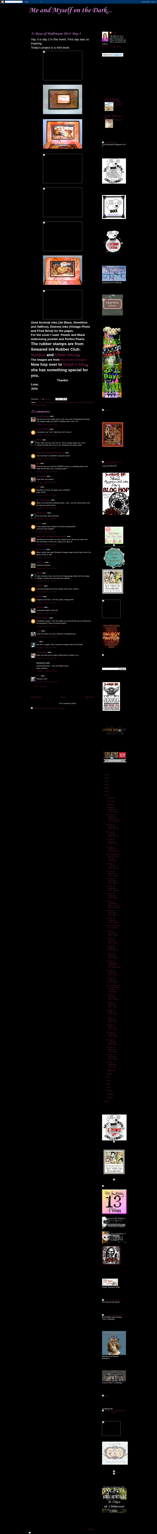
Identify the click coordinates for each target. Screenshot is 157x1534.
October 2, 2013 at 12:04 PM (46, 459)
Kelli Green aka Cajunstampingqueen (50, 453)
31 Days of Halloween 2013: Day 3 (112, 1049)
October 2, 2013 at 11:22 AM (46, 435)
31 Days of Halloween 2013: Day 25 (112, 866)
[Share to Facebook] (63, 399)
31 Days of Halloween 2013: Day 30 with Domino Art (113, 818)
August (110, 1074)
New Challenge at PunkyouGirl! (113, 927)
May (109, 1084)
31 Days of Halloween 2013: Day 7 (112, 1019)
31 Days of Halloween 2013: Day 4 (112, 1042)
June (109, 1081)
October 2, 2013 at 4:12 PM (46, 495)
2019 (107, 775)
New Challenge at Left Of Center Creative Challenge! (113, 857)
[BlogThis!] (59, 399)
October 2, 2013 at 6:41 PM (46, 568)
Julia (114, 33)
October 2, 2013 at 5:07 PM (46, 545)
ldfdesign (40, 607)
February (110, 1094)
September (111, 1071)
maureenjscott (41, 652)
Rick (38, 463)
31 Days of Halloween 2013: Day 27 (112, 841)
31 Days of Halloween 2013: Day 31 (112, 809)
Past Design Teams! (84, 18)
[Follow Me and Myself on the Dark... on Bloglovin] (112, 56)
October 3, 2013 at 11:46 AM (46, 671)
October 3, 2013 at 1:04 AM (46, 648)
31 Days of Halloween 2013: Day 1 (112, 1064)
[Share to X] (61, 399)
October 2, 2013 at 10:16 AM (46, 424)
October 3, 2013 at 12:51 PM (46, 682)
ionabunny (40, 562)
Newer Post (36, 697)
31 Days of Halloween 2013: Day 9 (112, 1004)
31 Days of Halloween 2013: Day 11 (112, 980)
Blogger (90, 1529)
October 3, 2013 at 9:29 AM (46, 658)
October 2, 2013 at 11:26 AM (46, 448)
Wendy (39, 573)
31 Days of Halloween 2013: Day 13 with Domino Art (113, 964)
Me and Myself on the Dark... (70, 10)
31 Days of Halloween (44, 402)
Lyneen (39, 523)
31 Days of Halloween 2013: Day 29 (112, 826)
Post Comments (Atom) (67, 703)
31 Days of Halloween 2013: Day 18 (112, 920)
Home (36, 18)
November (111, 801)
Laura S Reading (42, 429)
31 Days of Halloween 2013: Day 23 (112, 881)
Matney (39, 440)
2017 (107, 781)
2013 (107, 795)
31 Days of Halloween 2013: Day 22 (112, 888)
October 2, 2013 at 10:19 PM (46, 626)
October (110, 804)
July (108, 1077)
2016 (107, 785)
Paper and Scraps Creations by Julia (112, 100)
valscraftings (41, 476)
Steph (38, 631)
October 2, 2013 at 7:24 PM (46, 581)
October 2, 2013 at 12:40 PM (46, 472)
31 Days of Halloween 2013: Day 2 (112, 1057)
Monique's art (41, 513)
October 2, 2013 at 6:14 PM (46, 558)
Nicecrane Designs (73, 359)
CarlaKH (39, 596)
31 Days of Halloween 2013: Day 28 (112, 834)
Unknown (40, 586)
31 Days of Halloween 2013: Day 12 (112, 972)
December (111, 798)
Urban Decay (67, 355)
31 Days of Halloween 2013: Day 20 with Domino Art (113, 904)
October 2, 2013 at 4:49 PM (46, 519)
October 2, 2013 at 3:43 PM (46, 482)
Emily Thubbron (42, 618)
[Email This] (56, 399)
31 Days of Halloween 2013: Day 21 (112, 896)
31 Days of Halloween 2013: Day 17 (112, 933)
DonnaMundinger (43, 416)
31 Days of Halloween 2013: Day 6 (112, 1027)
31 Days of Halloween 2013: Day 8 (112, 1012)
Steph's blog (75, 364)
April (109, 1087)
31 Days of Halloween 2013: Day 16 (112, 941)
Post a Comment (40, 686)
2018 (107, 778)
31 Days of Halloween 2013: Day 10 (112, 997)
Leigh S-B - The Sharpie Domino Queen (51, 536)
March (109, 1091)
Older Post (89, 697)
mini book (56, 402)
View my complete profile (111, 47)
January (110, 1097)
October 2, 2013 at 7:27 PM (46, 592)
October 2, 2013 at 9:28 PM (46, 603)
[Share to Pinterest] (66, 399)
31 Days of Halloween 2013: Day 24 (112, 873)
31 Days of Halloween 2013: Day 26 (112, 849)
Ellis (38, 487)
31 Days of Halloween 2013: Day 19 (112, 913)
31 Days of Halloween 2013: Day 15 (112, 948)
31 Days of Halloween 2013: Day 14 (112, 956)
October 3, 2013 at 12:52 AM (46, 637)
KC (37, 641)
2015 (107, 788)
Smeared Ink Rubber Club (84, 402)
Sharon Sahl (41, 549)
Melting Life (118, 120)
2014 (107, 791)
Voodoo (38, 355)
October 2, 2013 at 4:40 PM (46, 508)
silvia (38, 676)
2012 (107, 1101)
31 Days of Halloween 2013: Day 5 (112, 1034)
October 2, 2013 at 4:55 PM (46, 532)
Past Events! (56, 18)
